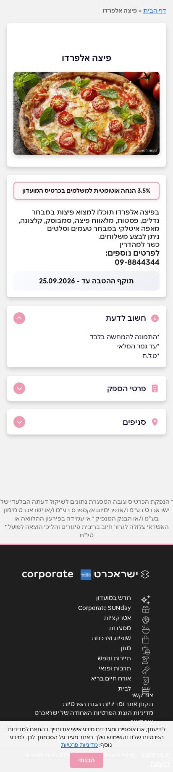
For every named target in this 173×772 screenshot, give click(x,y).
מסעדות (120, 627)
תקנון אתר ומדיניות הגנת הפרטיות (108, 704)
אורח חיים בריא (111, 678)
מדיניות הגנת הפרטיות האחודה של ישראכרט (93, 713)
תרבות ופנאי (115, 668)
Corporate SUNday (104, 607)
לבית (124, 688)
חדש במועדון (113, 597)
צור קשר (142, 695)
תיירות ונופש (114, 657)
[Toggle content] (19, 318)
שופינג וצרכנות (111, 637)
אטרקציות (117, 617)
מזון (126, 647)
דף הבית (154, 10)
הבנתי (86, 760)
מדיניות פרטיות (79, 744)
